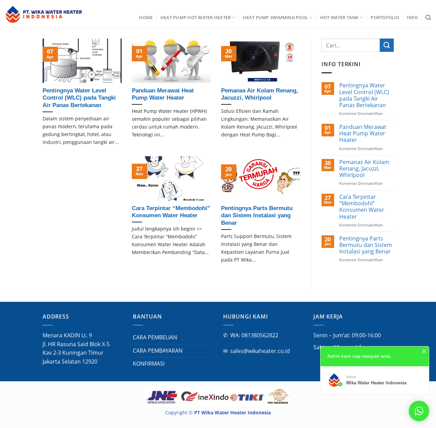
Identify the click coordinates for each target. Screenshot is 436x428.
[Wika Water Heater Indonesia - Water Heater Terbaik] (44, 14)
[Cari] (428, 17)
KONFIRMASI (149, 363)
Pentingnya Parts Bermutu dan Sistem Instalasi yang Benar (365, 245)
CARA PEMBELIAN (155, 337)
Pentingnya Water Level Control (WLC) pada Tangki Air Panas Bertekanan (364, 95)
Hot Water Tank (339, 17)
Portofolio (385, 17)
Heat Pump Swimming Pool (275, 17)
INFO (412, 17)
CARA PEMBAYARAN (158, 350)
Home (146, 17)
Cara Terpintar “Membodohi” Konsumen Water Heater (361, 207)
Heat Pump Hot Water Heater (195, 17)
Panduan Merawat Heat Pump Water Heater (362, 134)
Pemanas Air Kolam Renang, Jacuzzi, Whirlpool (364, 169)
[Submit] (386, 45)
